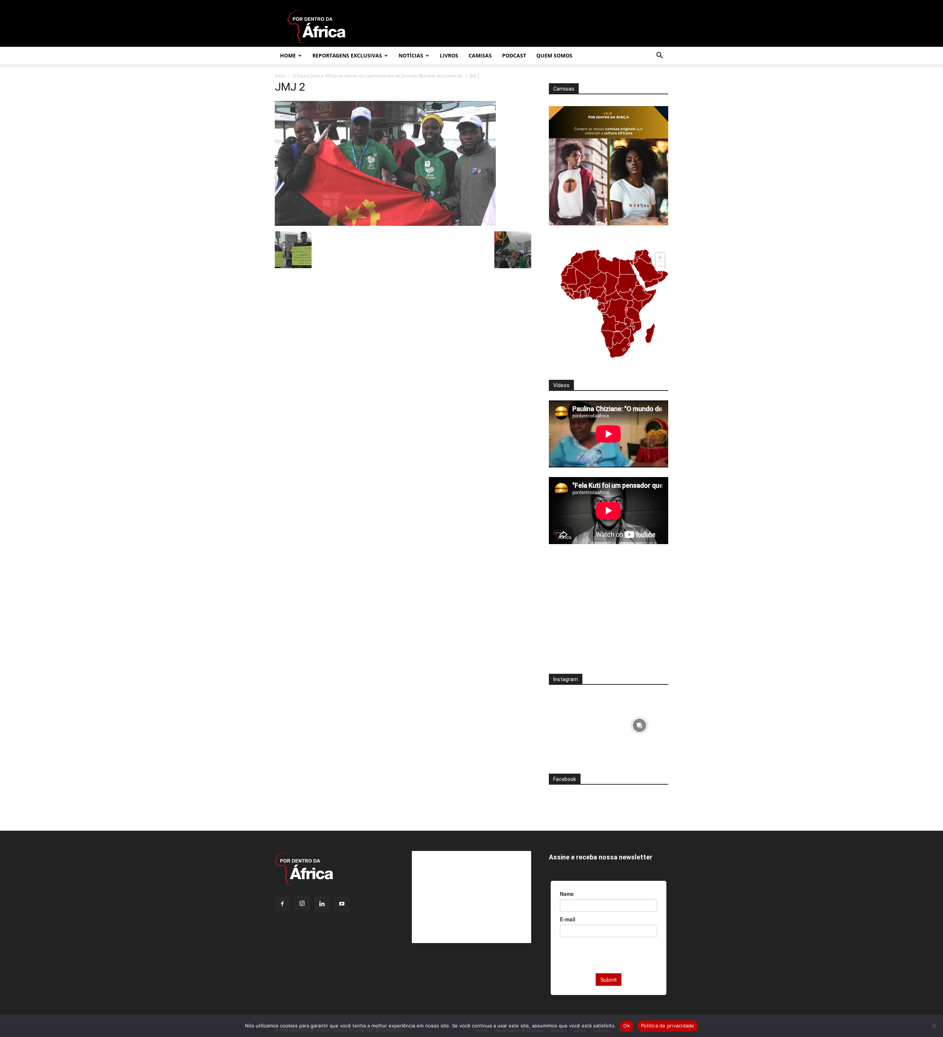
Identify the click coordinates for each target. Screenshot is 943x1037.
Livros (449, 55)
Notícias (411, 55)
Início (280, 76)
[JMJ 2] (385, 224)
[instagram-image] (578, 723)
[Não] (933, 1026)
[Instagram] (302, 903)
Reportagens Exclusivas (347, 55)
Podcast (514, 55)
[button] (659, 56)
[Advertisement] (608, 614)
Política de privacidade (667, 1026)
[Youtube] (341, 904)
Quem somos (554, 55)
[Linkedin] (322, 904)
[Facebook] (282, 904)
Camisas (480, 55)
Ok (626, 1026)
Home (288, 55)
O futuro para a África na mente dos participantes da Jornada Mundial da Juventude (377, 76)
